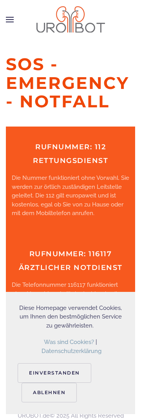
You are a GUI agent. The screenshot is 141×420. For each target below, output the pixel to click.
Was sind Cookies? (69, 342)
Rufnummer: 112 (70, 147)
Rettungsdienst (70, 160)
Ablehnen (49, 392)
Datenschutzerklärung (71, 351)
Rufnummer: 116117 (70, 254)
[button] (10, 19)
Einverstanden (54, 373)
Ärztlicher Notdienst (71, 267)
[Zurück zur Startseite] (70, 19)
